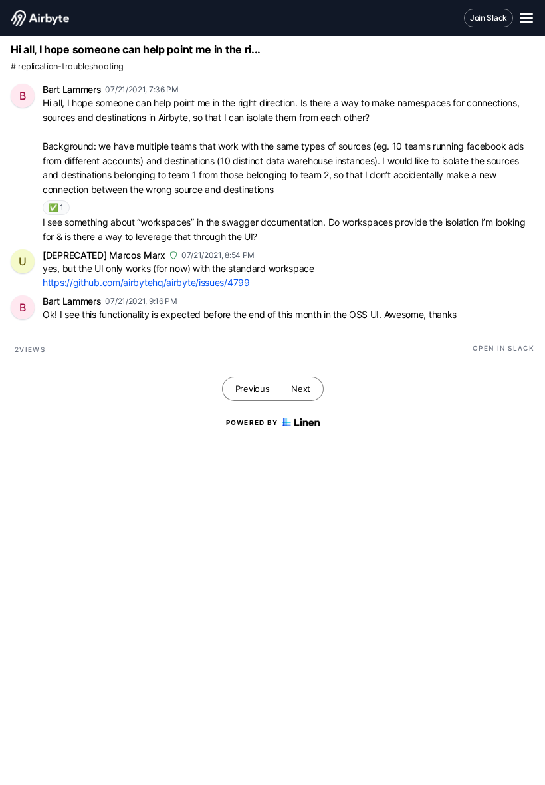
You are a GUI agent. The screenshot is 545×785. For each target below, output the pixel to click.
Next (300, 388)
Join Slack (488, 18)
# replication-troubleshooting (67, 66)
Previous (252, 388)
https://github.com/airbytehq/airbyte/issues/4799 (146, 282)
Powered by (252, 422)
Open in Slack (503, 348)
